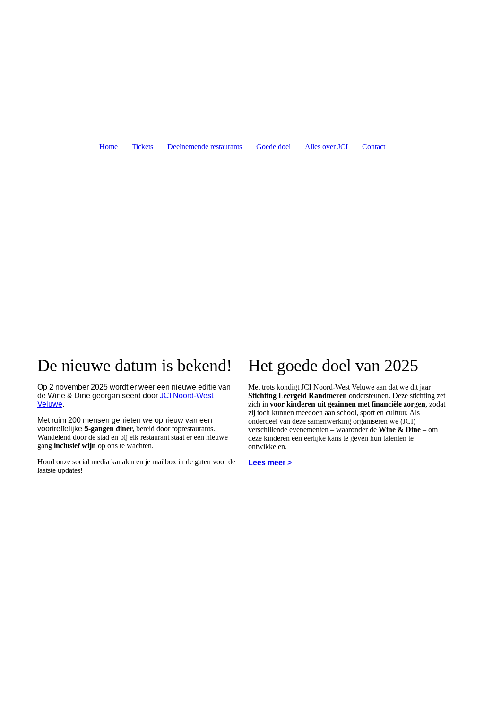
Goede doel (273, 147)
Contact (373, 147)
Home (108, 147)
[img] (242, 35)
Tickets (142, 147)
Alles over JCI (326, 147)
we (57, 404)
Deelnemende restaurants (204, 147)
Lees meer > (270, 463)
